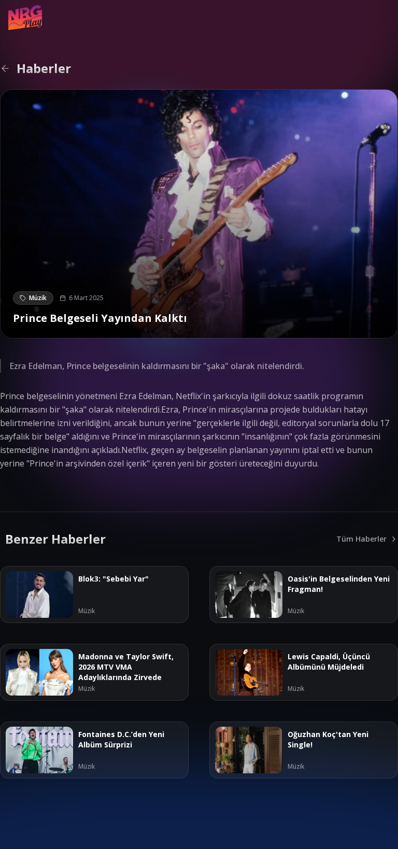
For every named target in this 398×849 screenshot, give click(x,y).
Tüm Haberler (361, 539)
